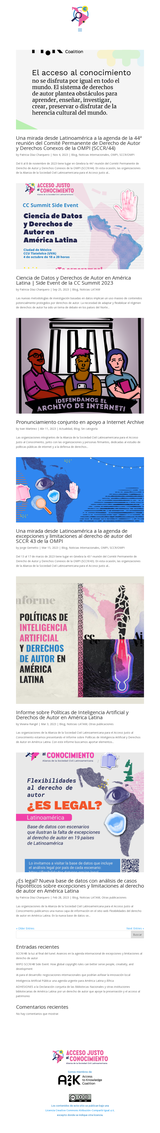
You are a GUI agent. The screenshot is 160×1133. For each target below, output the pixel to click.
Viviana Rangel (29, 724)
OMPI (114, 155)
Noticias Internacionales (94, 155)
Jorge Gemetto (29, 547)
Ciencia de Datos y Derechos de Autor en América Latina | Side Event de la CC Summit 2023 (73, 280)
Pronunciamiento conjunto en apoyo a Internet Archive (80, 421)
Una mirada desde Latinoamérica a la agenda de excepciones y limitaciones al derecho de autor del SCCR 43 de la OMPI (74, 535)
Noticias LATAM (90, 289)
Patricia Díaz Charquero (35, 155)
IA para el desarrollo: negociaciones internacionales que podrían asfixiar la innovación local (73, 975)
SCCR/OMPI (126, 155)
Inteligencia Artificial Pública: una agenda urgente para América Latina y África (65, 981)
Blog (74, 155)
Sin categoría (89, 428)
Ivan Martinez (28, 428)
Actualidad (65, 428)
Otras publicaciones (101, 724)
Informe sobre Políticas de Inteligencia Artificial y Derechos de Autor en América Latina (72, 715)
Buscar (137, 934)
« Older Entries (25, 928)
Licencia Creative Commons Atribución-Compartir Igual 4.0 (79, 1110)
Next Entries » (135, 928)
